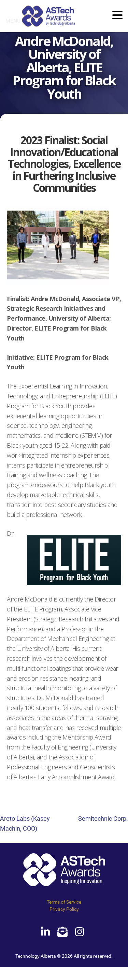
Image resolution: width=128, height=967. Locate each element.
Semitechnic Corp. (103, 818)
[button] (117, 15)
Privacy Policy (64, 909)
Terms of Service (64, 902)
